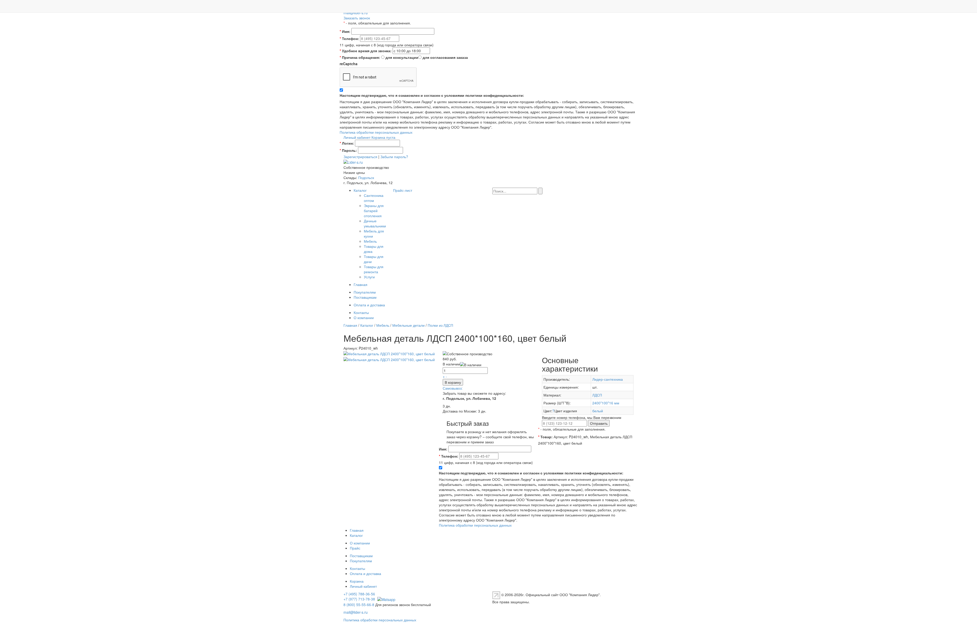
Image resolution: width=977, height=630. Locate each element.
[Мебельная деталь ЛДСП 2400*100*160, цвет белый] (389, 353)
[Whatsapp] (385, 598)
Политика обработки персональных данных (376, 132)
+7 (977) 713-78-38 (359, 598)
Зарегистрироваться (360, 156)
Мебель (370, 241)
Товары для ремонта (373, 269)
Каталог (360, 190)
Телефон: (349, 38)
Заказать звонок (356, 17)
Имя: (345, 31)
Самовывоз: (453, 388)
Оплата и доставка (369, 304)
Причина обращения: (360, 57)
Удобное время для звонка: (366, 50)
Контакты (361, 312)
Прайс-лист (402, 190)
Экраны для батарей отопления (374, 210)
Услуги (369, 276)
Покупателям (365, 292)
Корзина (357, 581)
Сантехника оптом (373, 198)
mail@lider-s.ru (355, 12)
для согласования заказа (445, 57)
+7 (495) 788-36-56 (359, 593)
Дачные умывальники (375, 223)
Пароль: (348, 150)
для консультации (401, 57)
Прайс (355, 548)
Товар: (545, 436)
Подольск (366, 177)
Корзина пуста (383, 137)
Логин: (347, 143)
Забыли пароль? (394, 156)
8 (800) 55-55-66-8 (358, 604)
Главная (360, 284)
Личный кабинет (356, 137)
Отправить (599, 423)
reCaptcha (348, 63)
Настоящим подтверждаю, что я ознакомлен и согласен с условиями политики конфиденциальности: (432, 95)
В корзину (453, 382)
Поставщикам (365, 297)
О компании (364, 317)
